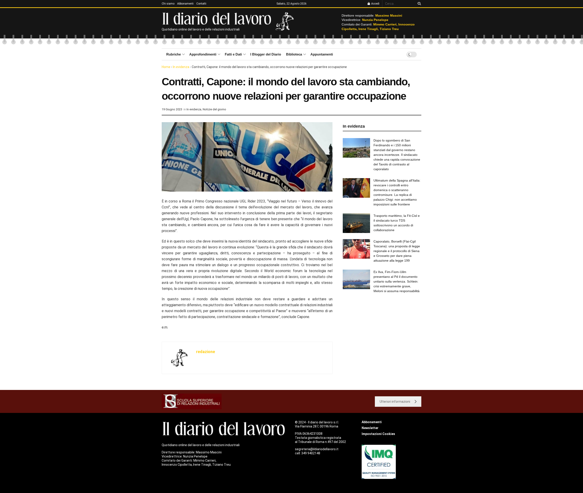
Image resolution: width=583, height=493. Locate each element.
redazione (205, 351)
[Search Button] (418, 3)
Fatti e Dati (233, 54)
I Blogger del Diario (265, 54)
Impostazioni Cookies (378, 434)
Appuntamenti (321, 54)
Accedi (375, 3)
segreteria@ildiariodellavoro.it (316, 449)
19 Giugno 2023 (172, 109)
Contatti (201, 3)
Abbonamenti (185, 3)
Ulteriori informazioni (395, 401)
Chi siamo (168, 3)
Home (166, 67)
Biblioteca (294, 54)
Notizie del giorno (214, 109)
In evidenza (181, 67)
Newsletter (370, 428)
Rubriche (173, 54)
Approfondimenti (202, 54)
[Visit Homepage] (218, 18)
